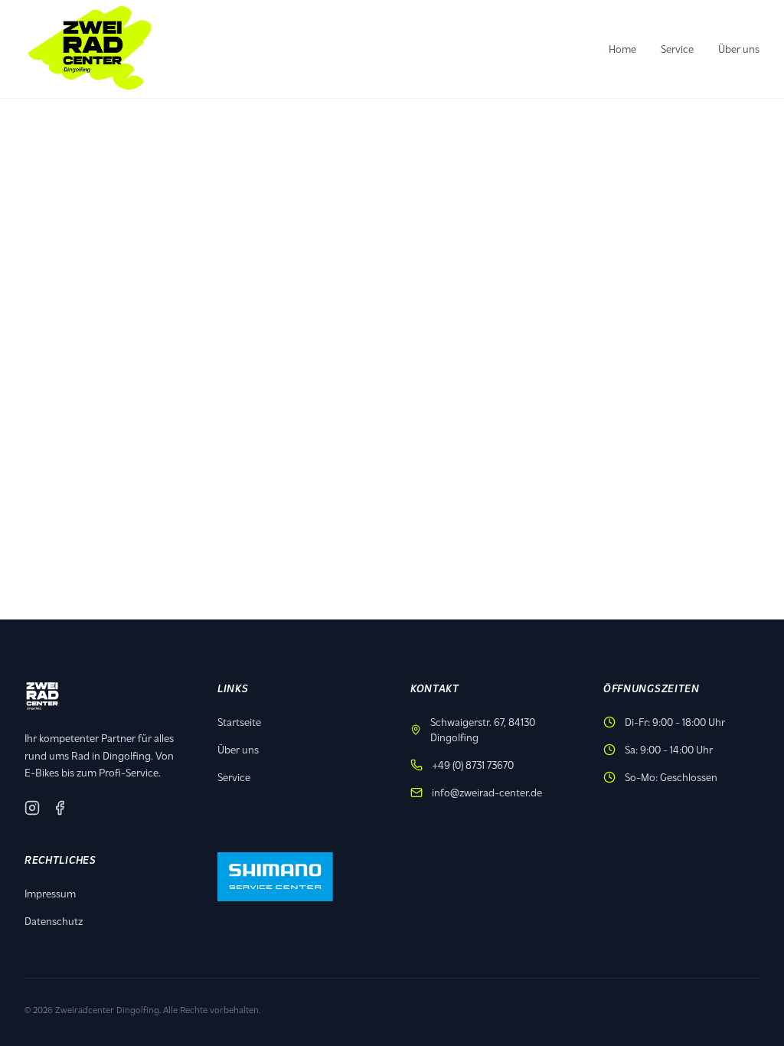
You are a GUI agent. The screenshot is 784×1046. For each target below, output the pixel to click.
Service (677, 48)
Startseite (239, 721)
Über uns (739, 48)
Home (622, 48)
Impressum (50, 893)
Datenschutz (53, 920)
